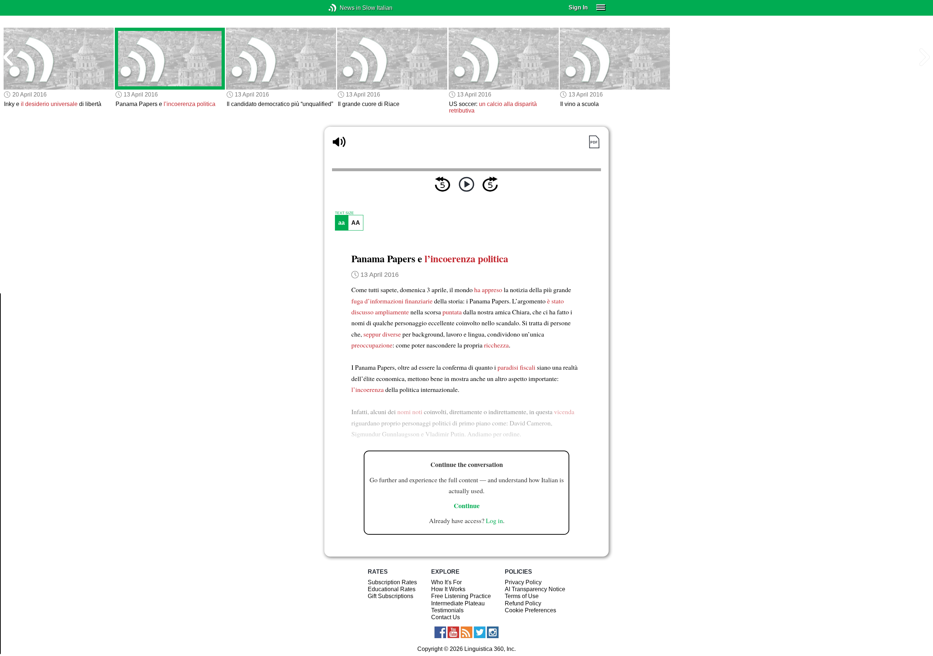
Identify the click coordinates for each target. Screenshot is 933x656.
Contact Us (445, 617)
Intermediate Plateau (458, 603)
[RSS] (466, 632)
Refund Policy (523, 603)
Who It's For (446, 582)
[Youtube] (453, 632)
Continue (467, 505)
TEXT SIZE (344, 213)
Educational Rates (391, 589)
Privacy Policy (523, 582)
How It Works (448, 589)
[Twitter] (479, 632)
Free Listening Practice (461, 596)
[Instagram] (493, 632)
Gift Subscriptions (390, 596)
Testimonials (447, 610)
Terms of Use (522, 596)
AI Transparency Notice (535, 589)
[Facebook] (440, 632)
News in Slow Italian (343, 8)
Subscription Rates (392, 582)
